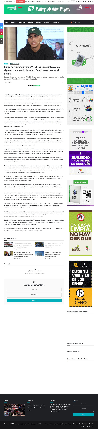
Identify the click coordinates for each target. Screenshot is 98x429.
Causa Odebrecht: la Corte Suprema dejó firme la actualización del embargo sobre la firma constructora (23, 245)
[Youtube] (1, 33)
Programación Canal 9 (62, 423)
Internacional (43, 407)
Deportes (46, 22)
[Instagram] (1, 30)
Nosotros (52, 400)
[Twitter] (1, 27)
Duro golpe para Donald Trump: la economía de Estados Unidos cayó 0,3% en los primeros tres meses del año (23, 254)
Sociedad (30, 22)
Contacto (75, 400)
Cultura (6, 63)
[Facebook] (1, 24)
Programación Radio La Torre (75, 423)
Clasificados (85, 423)
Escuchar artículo (15, 63)
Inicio (6, 22)
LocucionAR (38, 423)
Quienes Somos (52, 423)
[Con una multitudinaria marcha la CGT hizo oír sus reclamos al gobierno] (39, 244)
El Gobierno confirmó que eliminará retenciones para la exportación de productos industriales (53, 254)
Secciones (56, 22)
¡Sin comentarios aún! (34, 271)
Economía (38, 22)
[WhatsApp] (1, 36)
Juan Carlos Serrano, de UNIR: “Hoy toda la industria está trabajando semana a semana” (46, 1)
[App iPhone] (1, 42)
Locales (13, 22)
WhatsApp (37, 85)
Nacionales (21, 22)
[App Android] (1, 39)
